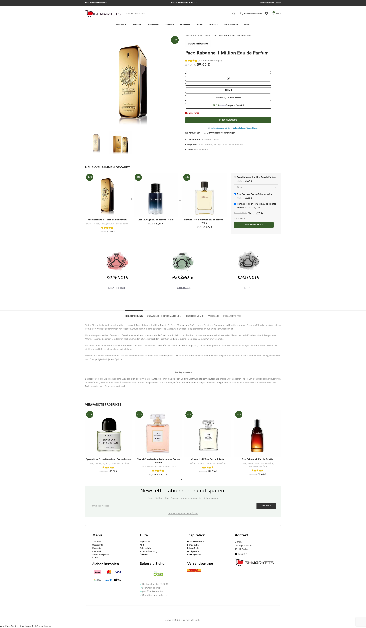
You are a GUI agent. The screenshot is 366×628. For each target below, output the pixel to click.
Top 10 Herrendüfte (257, 466)
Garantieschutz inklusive (154, 595)
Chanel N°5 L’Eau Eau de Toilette (207, 459)
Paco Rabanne (236, 144)
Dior (257, 463)
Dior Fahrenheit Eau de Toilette (257, 459)
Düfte (199, 35)
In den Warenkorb (228, 120)
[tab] (134, 314)
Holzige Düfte (220, 144)
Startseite (189, 35)
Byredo (106, 463)
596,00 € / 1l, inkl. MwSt (228, 97)
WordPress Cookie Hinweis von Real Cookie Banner (25, 626)
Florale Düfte (169, 466)
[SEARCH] (233, 13)
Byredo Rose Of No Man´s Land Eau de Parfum (108, 459)
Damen (98, 463)
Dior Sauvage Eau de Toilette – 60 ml (156, 219)
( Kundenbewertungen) (210, 60)
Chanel (158, 466)
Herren (207, 35)
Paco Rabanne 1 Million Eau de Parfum (107, 219)
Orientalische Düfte (120, 463)
